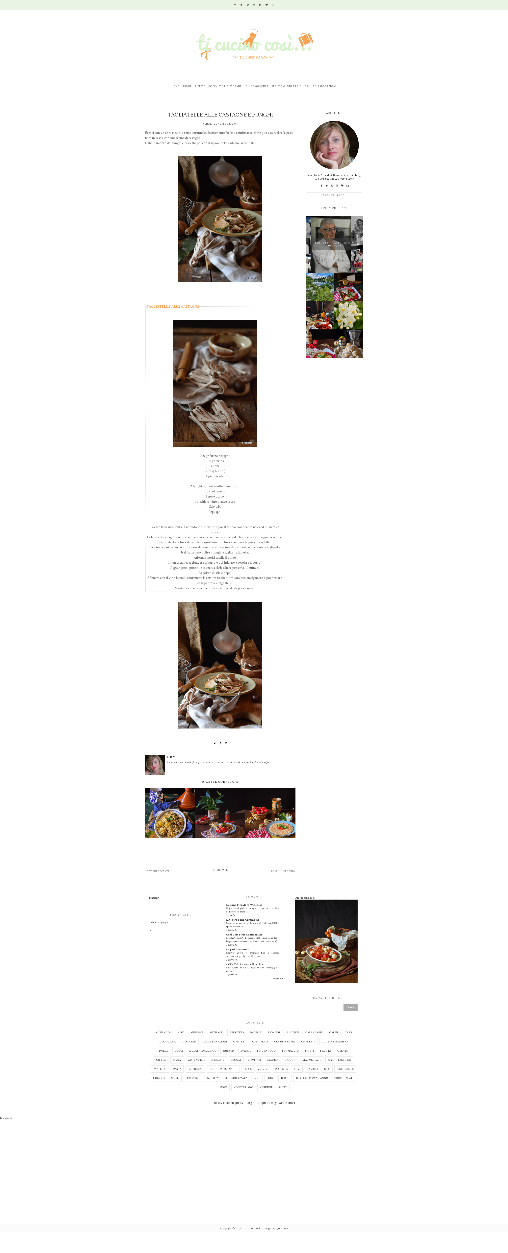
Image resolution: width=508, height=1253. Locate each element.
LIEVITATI (254, 1060)
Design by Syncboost (275, 1228)
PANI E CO (344, 1060)
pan (330, 1060)
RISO (327, 1069)
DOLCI (179, 1051)
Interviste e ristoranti (225, 86)
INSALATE (217, 1060)
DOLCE (163, 1051)
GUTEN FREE (196, 1060)
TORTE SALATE (344, 1078)
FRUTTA (325, 1051)
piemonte (263, 1069)
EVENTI (246, 1051)
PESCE (248, 1069)
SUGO (270, 1078)
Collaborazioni (324, 86)
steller (256, 1078)
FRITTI (309, 1051)
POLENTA (281, 1069)
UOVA (223, 1087)
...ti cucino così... (252, 1228)
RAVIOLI (312, 1069)
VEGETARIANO (243, 1087)
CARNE (334, 1032)
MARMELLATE (311, 1060)
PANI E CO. (160, 1069)
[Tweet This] (215, 743)
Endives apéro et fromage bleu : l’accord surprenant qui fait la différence (252, 954)
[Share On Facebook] (220, 743)
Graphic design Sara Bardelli (276, 1103)
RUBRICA (159, 1078)
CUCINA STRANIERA (335, 1041)
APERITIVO (237, 1032)
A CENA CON (163, 1032)
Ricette (200, 86)
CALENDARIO (314, 1032)
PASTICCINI (195, 1069)
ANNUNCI (196, 1032)
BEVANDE (274, 1032)
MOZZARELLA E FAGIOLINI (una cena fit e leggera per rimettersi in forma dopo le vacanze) (252, 939)
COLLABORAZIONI (215, 1041)
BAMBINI (256, 1032)
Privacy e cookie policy (228, 1103)
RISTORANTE (345, 1069)
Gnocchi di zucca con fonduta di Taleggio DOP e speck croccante (252, 924)
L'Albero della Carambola (243, 920)
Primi (297, 1069)
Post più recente (157, 871)
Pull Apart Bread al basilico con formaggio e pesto (252, 969)
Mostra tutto (279, 978)
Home (176, 86)
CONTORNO (260, 1041)
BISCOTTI (293, 1032)
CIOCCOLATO (168, 1041)
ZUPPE (283, 1087)
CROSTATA (308, 1041)
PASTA (177, 1069)
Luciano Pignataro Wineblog (244, 905)
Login (250, 1103)
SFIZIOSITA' (211, 1078)
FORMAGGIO (290, 1051)
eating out (228, 1051)
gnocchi (177, 1060)
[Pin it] (226, 743)
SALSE (175, 1078)
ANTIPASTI (216, 1032)
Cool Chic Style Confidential (244, 934)
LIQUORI (290, 1060)
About (187, 86)
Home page (220, 870)
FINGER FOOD (266, 1051)
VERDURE (266, 1087)
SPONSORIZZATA (236, 1078)
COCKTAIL (189, 1041)
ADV (181, 1032)
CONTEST (239, 1041)
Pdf (307, 86)
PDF (211, 1069)
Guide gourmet (257, 86)
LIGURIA (273, 1060)
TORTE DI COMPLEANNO (312, 1078)
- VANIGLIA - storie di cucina (244, 964)
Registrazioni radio (286, 86)
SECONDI (192, 1078)
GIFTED (161, 1060)
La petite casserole (237, 949)
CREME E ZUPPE (284, 1041)
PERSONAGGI (229, 1069)
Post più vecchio (283, 871)
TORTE (285, 1078)
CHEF (348, 1032)
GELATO (342, 1051)
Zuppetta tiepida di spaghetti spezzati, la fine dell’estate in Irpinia (252, 909)
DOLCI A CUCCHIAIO (202, 1051)
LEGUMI (236, 1060)
